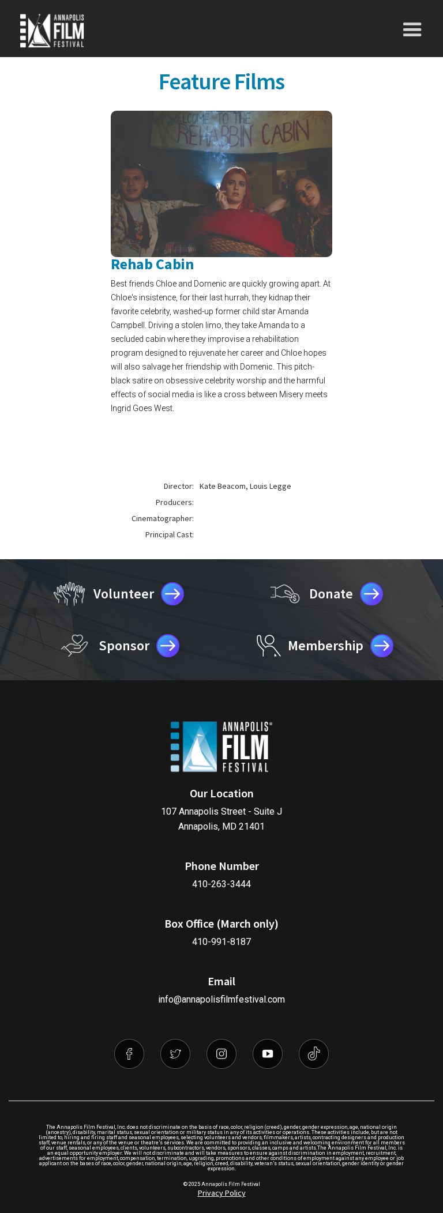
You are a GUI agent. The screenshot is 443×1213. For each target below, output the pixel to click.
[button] (412, 30)
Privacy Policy (222, 1193)
